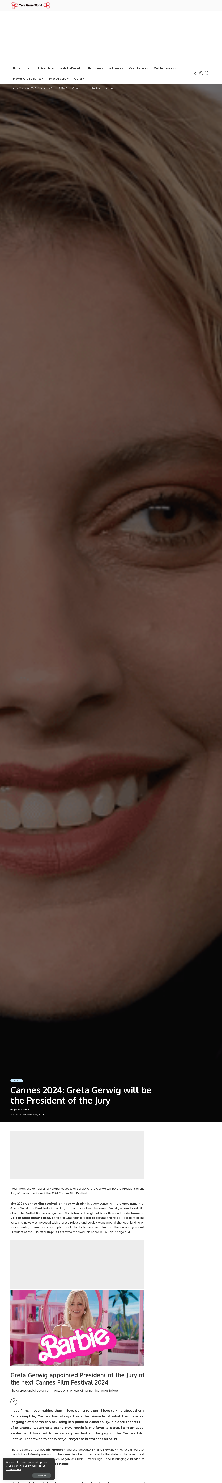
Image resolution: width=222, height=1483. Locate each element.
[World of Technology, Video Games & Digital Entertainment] (30, 5)
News (17, 1081)
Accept (41, 1475)
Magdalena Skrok (19, 1110)
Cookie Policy (13, 1469)
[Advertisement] (111, 37)
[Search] (207, 73)
